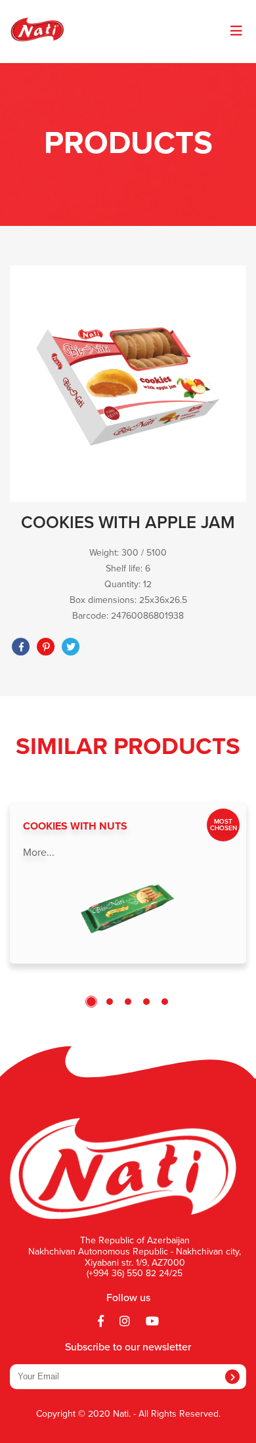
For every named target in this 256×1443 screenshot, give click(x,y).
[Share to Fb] (21, 647)
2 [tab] (109, 1001)
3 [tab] (128, 1001)
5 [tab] (164, 1001)
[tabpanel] (128, 883)
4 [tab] (146, 1001)
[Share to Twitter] (71, 647)
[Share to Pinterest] (46, 647)
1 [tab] (91, 1001)
